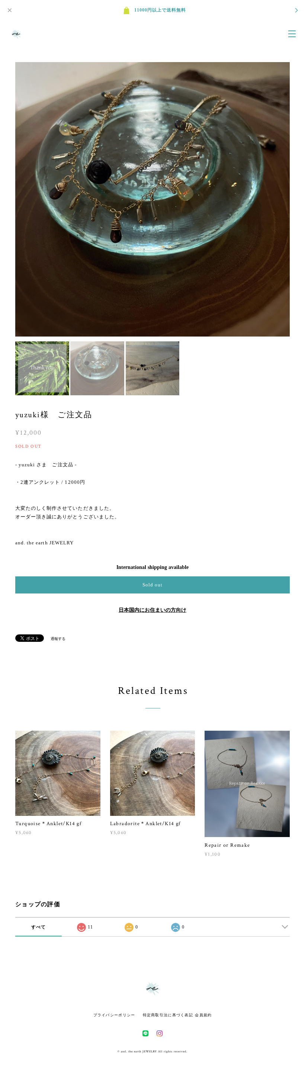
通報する (58, 639)
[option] (152, 199)
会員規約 (203, 1015)
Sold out (152, 585)
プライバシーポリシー (114, 1015)
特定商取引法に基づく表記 (168, 1015)
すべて (38, 927)
